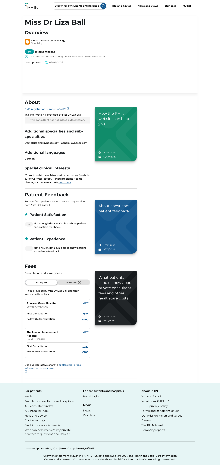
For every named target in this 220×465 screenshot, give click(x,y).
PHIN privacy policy (154, 406)
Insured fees (71, 282)
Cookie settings (35, 420)
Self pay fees (41, 282)
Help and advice (121, 5)
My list (187, 5)
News (87, 410)
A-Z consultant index (39, 406)
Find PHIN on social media (43, 425)
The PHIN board (152, 425)
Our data (170, 5)
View (85, 302)
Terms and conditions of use (160, 411)
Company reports (153, 430)
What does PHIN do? (155, 401)
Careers (146, 420)
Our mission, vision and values (161, 415)
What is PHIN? (151, 396)
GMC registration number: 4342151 (46, 109)
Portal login (91, 396)
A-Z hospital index (37, 411)
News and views (148, 5)
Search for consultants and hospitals (49, 401)
